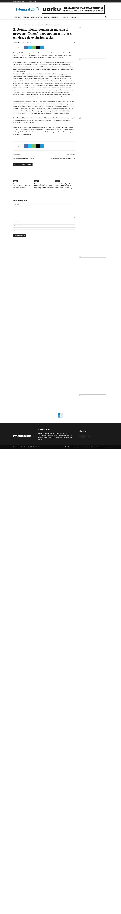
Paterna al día (16, 42)
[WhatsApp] (34, 47)
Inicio (14, 25)
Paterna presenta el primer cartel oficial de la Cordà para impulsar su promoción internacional (22, 185)
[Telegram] (42, 47)
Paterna (19, 25)
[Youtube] (89, 436)
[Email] (38, 47)
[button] (106, 17)
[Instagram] (107, 1)
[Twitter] (30, 47)
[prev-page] (14, 193)
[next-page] (17, 193)
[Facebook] (104, 1)
